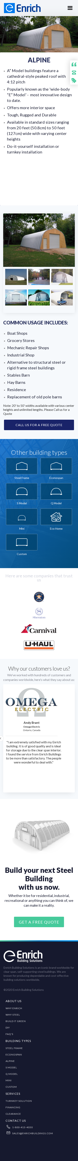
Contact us (16, 1120)
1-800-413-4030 (22, 1127)
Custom (11, 1086)
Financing (13, 1107)
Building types (18, 1041)
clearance (13, 1113)
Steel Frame (14, 1048)
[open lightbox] (39, 240)
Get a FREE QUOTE (39, 922)
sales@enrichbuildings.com (32, 1133)
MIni (9, 1080)
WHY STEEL (13, 1014)
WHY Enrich (14, 1008)
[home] (20, 8)
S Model (11, 1067)
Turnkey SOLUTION (19, 1100)
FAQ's (9, 1034)
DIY (8, 1027)
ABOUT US (14, 1001)
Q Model (12, 1073)
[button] (70, 8)
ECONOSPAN (14, 1054)
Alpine (10, 1061)
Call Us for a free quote (39, 425)
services (13, 1093)
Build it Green (16, 1021)
